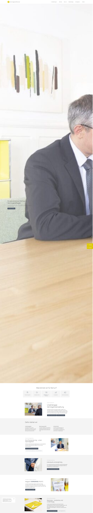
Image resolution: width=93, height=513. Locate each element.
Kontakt (83, 1)
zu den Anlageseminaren (61, 510)
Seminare (60, 1)
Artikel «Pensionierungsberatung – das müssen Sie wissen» (34, 450)
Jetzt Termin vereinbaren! (60, 415)
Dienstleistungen (54, 1)
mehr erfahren (9, 501)
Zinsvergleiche (77, 1)
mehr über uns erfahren (11, 208)
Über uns (65, 1)
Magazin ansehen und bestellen (30, 489)
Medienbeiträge (71, 1)
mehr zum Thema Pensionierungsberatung (32, 448)
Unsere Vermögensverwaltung (52, 415)
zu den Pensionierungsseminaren (52, 510)
